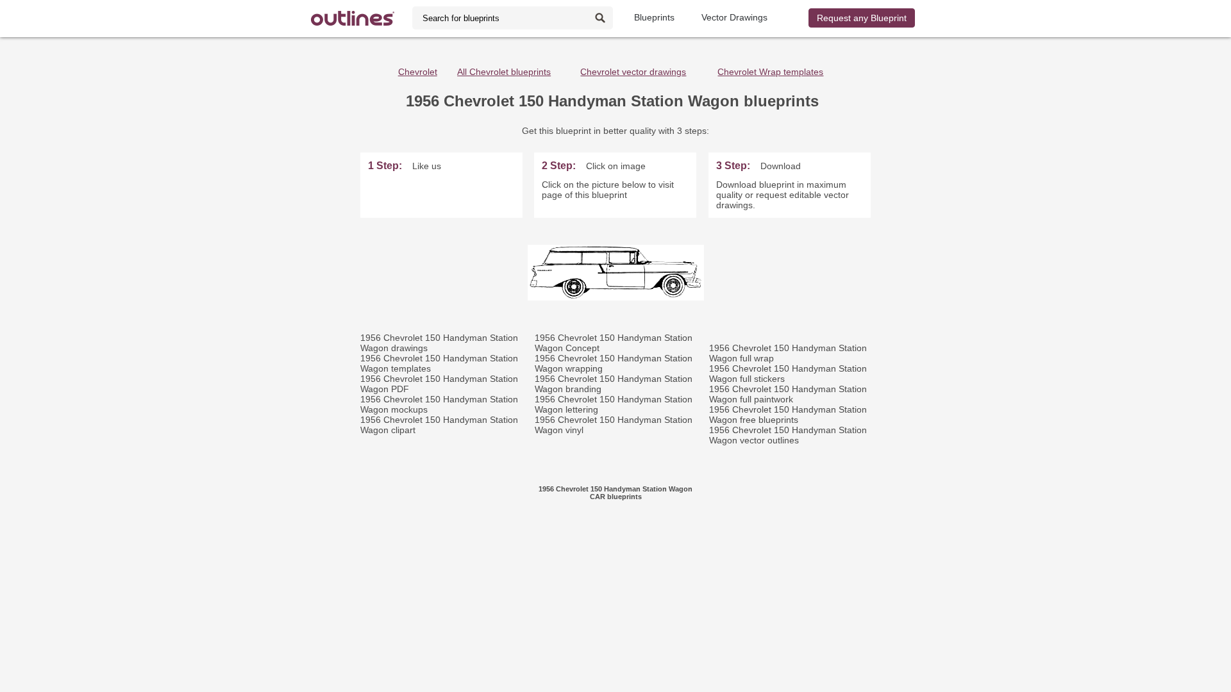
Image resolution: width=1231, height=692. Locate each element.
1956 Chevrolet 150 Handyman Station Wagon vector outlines (788, 435)
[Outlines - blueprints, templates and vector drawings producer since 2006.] (352, 18)
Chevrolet (417, 72)
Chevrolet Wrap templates (770, 72)
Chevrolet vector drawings (633, 72)
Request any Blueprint (862, 18)
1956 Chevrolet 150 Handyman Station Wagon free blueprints (788, 414)
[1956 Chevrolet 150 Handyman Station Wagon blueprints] (616, 297)
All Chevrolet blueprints (504, 72)
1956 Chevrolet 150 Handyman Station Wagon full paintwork (788, 394)
